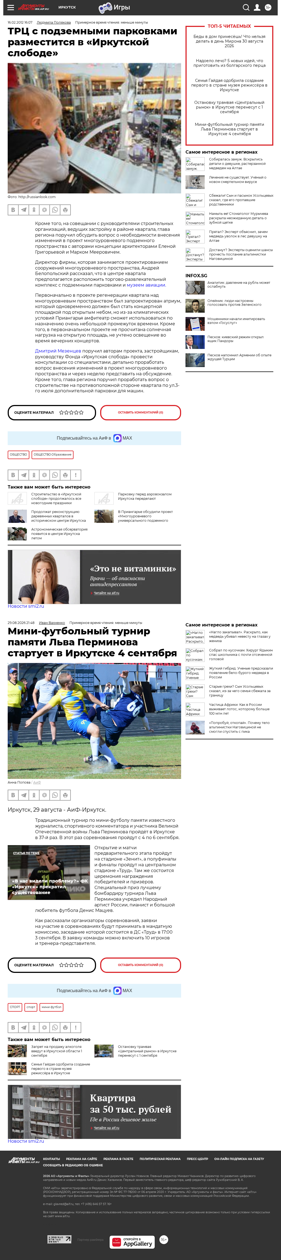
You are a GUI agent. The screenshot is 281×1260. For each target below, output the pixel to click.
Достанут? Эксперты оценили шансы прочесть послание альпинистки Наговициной (241, 254)
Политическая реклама (160, 1159)
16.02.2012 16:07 (20, 22)
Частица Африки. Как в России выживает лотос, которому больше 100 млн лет (239, 709)
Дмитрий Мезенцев (58, 351)
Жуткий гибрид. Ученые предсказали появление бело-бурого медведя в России (241, 672)
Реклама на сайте (81, 1159)
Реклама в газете (118, 1159)
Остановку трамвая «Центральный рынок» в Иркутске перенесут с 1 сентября (229, 107)
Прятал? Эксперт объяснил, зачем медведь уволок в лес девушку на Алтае (238, 236)
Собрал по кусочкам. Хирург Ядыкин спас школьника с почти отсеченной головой (241, 654)
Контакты (51, 1159)
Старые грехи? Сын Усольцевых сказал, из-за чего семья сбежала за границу (240, 690)
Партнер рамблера (90, 1239)
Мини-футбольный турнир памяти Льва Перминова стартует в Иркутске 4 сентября (229, 129)
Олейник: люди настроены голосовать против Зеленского (234, 303)
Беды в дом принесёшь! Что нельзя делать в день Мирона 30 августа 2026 (229, 41)
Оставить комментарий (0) (140, 412)
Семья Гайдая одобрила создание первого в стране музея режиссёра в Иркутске (229, 85)
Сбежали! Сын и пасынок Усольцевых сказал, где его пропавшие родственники (241, 199)
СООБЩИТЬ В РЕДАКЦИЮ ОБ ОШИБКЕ (73, 1165)
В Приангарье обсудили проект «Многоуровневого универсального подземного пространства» (145, 518)
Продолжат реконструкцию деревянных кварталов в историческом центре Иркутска (58, 516)
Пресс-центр (197, 1159)
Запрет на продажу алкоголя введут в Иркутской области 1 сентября (56, 1051)
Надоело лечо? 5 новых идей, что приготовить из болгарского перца (229, 63)
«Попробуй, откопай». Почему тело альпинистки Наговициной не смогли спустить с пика (239, 727)
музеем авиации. (146, 285)
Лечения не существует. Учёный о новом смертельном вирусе (237, 179)
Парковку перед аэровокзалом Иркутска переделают (145, 496)
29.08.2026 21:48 (21, 623)
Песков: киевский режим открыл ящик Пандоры (235, 339)
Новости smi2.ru (26, 606)
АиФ (37, 782)
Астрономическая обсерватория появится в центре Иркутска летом (59, 533)
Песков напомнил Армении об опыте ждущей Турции (239, 357)
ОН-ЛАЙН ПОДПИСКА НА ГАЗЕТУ (239, 1159)
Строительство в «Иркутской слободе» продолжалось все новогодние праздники (56, 498)
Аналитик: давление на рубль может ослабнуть (238, 284)
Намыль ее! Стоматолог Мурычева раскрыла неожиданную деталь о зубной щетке (238, 218)
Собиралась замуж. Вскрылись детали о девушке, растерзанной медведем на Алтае (237, 163)
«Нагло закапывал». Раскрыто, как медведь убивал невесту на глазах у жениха (240, 636)
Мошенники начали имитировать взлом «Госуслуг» (236, 321)
